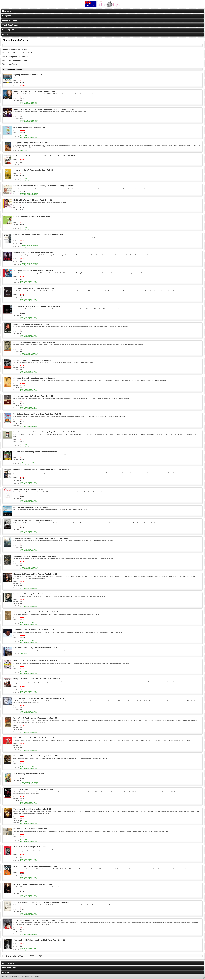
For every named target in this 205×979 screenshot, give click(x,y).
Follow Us (6, 972)
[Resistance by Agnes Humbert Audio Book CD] (7, 368)
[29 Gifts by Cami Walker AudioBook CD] (7, 135)
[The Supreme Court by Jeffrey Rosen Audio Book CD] (7, 797)
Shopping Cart (8, 30)
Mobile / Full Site (9, 968)
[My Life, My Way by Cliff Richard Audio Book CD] (7, 208)
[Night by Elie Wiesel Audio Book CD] (7, 83)
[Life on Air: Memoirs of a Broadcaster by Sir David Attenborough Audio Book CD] (7, 194)
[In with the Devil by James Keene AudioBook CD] (7, 261)
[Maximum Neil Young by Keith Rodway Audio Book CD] (7, 582)
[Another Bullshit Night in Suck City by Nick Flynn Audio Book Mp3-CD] (7, 546)
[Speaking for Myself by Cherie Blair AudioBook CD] (7, 602)
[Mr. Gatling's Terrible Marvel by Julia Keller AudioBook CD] (7, 874)
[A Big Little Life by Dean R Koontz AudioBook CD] (7, 151)
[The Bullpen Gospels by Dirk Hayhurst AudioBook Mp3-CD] (7, 422)
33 (22, 956)
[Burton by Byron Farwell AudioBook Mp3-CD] (7, 332)
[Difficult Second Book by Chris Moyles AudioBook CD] (7, 746)
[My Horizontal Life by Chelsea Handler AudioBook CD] (7, 669)
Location (6, 34)
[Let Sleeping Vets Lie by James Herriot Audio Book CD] (7, 656)
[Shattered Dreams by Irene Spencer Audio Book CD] (7, 386)
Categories (6, 16)
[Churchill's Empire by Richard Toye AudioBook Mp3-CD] (7, 564)
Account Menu (8, 963)
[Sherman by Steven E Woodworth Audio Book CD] (7, 404)
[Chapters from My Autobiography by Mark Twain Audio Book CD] (7, 948)
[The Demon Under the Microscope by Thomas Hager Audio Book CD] (7, 910)
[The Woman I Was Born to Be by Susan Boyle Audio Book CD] (7, 928)
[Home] (102, 6)
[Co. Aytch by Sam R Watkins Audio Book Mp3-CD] (7, 178)
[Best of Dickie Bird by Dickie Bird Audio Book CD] (7, 225)
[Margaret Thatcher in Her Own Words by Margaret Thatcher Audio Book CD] (7, 117)
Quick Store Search (10, 25)
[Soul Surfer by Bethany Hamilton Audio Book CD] (7, 278)
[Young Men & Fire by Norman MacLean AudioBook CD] (7, 726)
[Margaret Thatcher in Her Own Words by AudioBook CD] (7, 99)
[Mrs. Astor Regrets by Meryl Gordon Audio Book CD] (7, 892)
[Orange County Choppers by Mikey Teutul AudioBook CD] (7, 687)
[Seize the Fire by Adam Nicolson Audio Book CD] (7, 515)
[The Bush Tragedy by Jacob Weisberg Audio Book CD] (7, 296)
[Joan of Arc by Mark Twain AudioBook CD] (7, 782)
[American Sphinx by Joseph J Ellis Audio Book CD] (7, 638)
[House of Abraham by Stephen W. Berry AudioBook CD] (7, 764)
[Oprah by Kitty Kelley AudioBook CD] (7, 497)
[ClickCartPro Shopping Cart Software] (204, 978)
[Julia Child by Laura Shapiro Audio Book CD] (7, 855)
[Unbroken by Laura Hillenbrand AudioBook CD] (7, 817)
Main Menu (6, 11)
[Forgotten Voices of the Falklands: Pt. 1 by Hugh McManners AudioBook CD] (7, 440)
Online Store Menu (9, 20)
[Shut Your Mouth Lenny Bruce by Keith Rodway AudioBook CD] (7, 706)
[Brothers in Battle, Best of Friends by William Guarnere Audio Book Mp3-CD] (7, 164)
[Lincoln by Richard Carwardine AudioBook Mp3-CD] (7, 350)
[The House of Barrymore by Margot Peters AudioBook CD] (7, 314)
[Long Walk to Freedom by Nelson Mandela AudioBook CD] (7, 460)
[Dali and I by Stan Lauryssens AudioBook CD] (7, 837)
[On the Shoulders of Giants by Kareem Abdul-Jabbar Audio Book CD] (7, 478)
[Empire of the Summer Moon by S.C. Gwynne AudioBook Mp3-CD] (7, 243)
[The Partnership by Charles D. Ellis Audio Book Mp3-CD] (7, 620)
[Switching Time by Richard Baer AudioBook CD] (7, 528)
